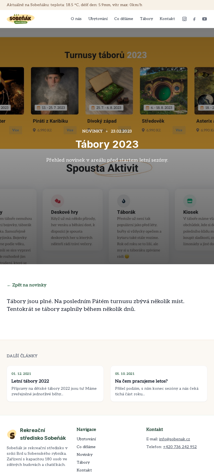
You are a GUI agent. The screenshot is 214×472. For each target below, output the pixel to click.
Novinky (85, 454)
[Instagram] (184, 19)
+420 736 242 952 (180, 446)
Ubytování (98, 18)
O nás (76, 18)
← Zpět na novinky (27, 285)
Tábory (146, 18)
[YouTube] (204, 19)
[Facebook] (194, 19)
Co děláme (123, 18)
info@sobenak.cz (174, 439)
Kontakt (167, 18)
